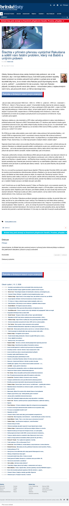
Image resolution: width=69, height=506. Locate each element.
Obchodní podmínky (34, 493)
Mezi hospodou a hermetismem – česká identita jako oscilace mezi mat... (32, 417)
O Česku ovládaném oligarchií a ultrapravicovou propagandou (31, 405)
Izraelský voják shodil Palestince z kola (17, 354)
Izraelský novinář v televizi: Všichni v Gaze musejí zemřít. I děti (23, 349)
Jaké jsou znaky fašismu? (21, 463)
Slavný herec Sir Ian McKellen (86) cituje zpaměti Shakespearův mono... (25, 451)
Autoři (59, 14)
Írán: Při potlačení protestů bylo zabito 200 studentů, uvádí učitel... (24, 375)
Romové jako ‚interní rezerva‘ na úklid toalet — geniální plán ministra (32, 384)
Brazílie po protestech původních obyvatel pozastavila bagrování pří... (25, 382)
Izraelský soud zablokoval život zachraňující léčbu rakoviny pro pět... (25, 287)
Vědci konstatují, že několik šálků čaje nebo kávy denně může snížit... (25, 331)
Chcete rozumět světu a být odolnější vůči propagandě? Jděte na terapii (35, 310)
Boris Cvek (10, 61)
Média (15, 490)
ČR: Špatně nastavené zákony (23, 306)
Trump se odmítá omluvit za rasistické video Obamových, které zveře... (25, 435)
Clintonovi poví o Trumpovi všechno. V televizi (19, 474)
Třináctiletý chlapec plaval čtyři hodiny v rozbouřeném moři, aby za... (24, 465)
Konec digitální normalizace (15, 338)
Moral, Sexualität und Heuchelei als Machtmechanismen (28, 373)
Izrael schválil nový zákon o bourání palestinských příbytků (22, 352)
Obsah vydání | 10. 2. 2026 (11, 284)
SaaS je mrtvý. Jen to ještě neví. (16, 340)
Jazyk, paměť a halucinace (20, 366)
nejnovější (57, 255)
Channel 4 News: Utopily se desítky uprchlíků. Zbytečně (21, 472)
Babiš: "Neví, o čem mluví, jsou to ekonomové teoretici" (29, 419)
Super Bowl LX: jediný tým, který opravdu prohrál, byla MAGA (31, 319)
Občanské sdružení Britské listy (17, 499)
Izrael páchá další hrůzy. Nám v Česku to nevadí (19, 456)
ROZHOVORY (26, 14)
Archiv (19, 14)
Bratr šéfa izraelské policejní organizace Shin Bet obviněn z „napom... (25, 470)
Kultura (2, 490)
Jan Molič (9, 366)
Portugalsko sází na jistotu (22, 333)
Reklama (31, 491)
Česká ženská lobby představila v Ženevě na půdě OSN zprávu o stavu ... (26, 336)
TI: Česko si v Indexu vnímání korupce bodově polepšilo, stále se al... (25, 301)
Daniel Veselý (11, 315)
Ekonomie (2, 488)
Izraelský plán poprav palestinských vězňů (18, 356)
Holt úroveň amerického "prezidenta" (17, 461)
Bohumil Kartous (11, 447)
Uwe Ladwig (10, 463)
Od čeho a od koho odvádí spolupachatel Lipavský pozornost (31, 343)
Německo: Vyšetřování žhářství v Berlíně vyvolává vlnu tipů (22, 361)
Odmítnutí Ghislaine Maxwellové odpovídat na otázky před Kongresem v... (26, 326)
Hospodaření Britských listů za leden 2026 (18, 313)
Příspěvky (4, 17)
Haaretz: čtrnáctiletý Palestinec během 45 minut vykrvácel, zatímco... (25, 359)
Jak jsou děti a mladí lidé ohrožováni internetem (19, 396)
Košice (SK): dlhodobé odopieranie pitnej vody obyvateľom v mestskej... (25, 398)
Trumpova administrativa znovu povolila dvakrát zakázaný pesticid (24, 380)
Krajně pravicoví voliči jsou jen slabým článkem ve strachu (30, 428)
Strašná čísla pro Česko (13, 423)
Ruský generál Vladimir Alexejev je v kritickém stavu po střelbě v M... (25, 458)
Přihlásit (65, 5)
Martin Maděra (11, 467)
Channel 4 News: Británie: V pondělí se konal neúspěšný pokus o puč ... (26, 294)
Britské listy (12, 8)
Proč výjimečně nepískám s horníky (26, 440)
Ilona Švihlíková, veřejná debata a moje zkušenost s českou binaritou (31, 444)
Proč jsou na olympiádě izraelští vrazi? (17, 410)
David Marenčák (12, 310)
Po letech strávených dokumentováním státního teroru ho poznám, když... (26, 407)
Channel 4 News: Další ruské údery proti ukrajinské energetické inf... (24, 414)
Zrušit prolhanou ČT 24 (13, 449)
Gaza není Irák (11, 389)
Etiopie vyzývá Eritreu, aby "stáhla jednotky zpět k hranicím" (22, 393)
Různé (15, 491)
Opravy (30, 490)
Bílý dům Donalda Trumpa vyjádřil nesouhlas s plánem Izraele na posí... (26, 289)
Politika (15, 488)
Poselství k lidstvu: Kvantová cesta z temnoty (25, 377)
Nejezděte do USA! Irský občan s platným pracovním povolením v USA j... (26, 317)
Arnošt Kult (10, 377)
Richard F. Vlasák (11, 440)
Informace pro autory (47, 490)
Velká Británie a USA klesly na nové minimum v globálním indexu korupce (27, 303)
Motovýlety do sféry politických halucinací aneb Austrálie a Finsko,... (34, 447)
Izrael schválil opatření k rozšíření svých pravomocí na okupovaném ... (25, 347)
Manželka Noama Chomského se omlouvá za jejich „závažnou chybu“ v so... (26, 387)
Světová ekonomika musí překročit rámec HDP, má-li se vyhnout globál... (26, 322)
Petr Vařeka (11, 324)
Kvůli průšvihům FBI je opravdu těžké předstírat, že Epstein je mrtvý (25, 308)
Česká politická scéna (10, 221)
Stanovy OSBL (45, 486)
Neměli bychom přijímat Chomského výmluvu (27, 345)
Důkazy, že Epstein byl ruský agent (16, 454)
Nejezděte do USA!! (12, 412)
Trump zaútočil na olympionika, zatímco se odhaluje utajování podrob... (25, 368)
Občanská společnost (5, 491)
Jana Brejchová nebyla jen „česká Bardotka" (27, 421)
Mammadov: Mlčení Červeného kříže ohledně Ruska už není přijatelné (25, 391)
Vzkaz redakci (45, 488)
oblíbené (64, 255)
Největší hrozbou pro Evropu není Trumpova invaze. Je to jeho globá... (25, 430)
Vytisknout (7, 227)
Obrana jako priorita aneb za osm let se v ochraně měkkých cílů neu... (31, 329)
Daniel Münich (11, 306)
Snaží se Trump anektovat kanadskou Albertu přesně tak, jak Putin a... (25, 437)
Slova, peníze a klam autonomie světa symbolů (27, 324)
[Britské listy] (23, 95)
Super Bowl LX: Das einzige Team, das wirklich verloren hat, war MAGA (34, 296)
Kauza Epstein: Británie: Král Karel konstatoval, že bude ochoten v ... (25, 299)
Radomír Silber (11, 343)
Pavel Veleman (11, 405)
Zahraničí (2, 486)
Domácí (15, 486)
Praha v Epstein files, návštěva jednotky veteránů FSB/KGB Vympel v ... (34, 467)
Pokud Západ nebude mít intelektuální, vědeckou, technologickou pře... (32, 292)
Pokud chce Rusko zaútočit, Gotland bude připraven (20, 370)
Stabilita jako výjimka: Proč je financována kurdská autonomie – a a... (25, 363)
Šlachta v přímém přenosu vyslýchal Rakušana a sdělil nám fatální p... (32, 400)
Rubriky (41, 14)
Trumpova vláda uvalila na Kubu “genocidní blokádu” (29, 315)
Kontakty (31, 488)
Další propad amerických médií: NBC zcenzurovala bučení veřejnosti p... (25, 433)
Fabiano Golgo (11, 296)
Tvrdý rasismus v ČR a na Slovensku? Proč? (18, 442)
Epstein (9, 403)
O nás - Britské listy (33, 486)
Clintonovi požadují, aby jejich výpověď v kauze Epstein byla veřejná (24, 426)
